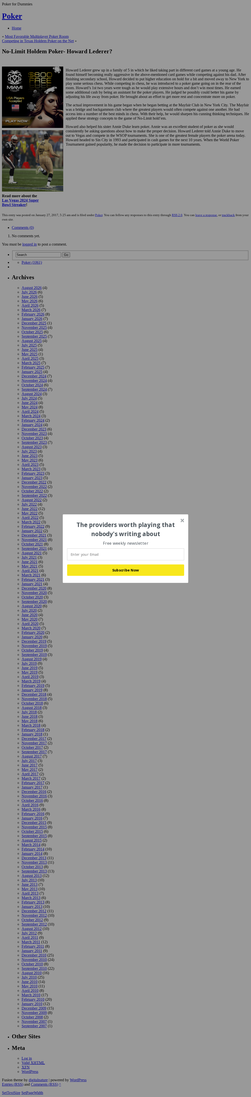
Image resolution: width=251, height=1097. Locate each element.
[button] (125, 529)
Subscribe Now (125, 570)
